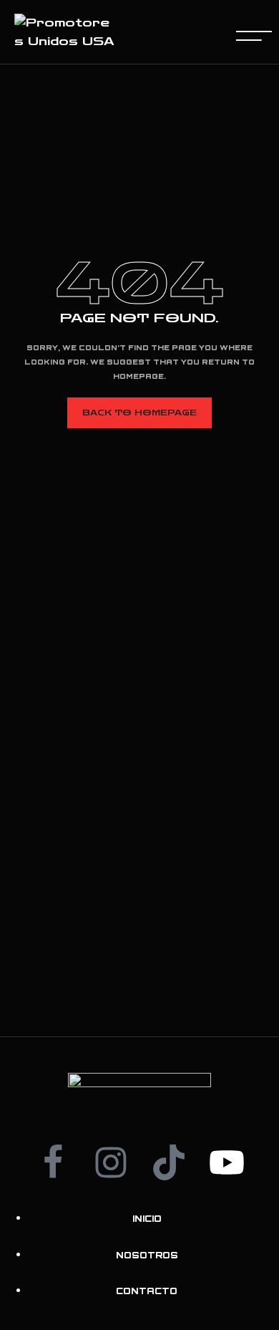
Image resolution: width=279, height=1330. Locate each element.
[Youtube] (227, 1162)
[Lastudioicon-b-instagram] (111, 1162)
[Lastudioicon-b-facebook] (53, 1162)
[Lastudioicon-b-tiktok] (169, 1162)
